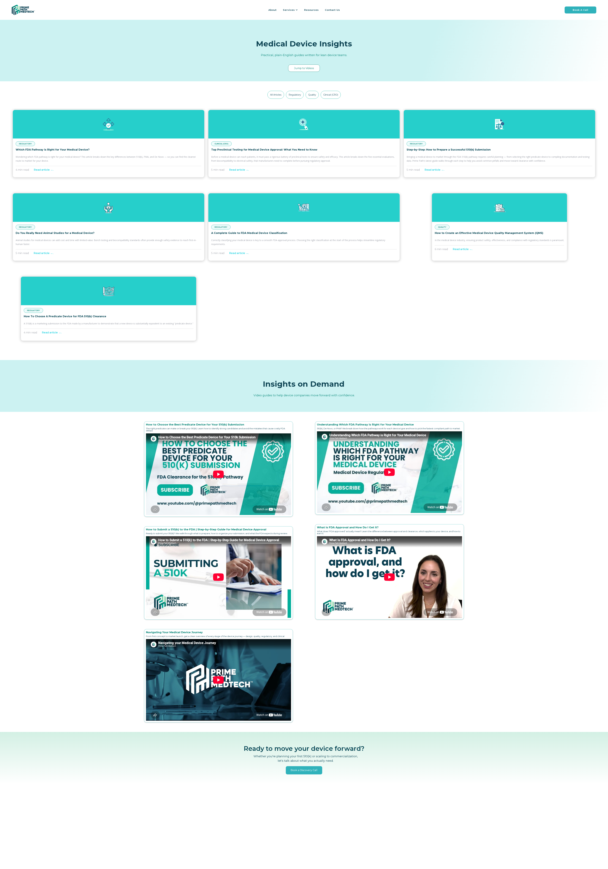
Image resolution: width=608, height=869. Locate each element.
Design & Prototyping (275, 839)
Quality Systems (271, 833)
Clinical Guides (364, 839)
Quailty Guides (365, 833)
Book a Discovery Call (304, 770)
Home (311, 821)
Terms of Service (318, 839)
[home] (23, 10)
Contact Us (332, 9)
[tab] (275, 95)
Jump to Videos (304, 68)
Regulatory (269, 821)
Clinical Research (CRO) (275, 827)
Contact (312, 833)
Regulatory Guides (367, 827)
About (272, 9)
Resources (311, 9)
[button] (290, 10)
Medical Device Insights (370, 821)
